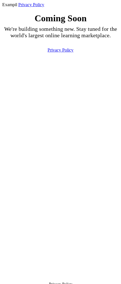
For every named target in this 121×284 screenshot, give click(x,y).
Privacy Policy (31, 4)
